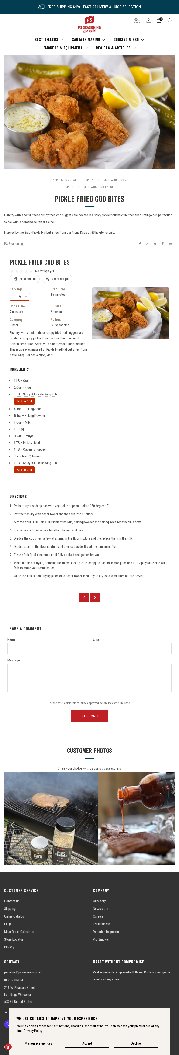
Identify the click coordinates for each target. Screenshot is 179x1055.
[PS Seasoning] (89, 24)
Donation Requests (106, 932)
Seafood (76, 180)
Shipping (10, 909)
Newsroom (100, 909)
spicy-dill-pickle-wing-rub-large (89, 186)
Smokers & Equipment (63, 47)
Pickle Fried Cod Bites (40, 262)
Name (11, 639)
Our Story (99, 901)
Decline (136, 1043)
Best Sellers (46, 39)
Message (13, 660)
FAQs (7, 924)
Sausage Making (86, 39)
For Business (101, 924)
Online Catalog (14, 916)
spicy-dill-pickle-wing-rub (105, 180)
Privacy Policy (33, 1031)
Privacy (9, 947)
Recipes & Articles (113, 47)
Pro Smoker (101, 939)
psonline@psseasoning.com (23, 972)
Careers (98, 916)
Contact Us (12, 901)
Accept (87, 1043)
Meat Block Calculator (19, 932)
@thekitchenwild (102, 232)
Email (96, 639)
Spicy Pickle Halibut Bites (41, 232)
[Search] (169, 20)
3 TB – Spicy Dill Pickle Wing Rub (35, 394)
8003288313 (13, 980)
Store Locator (13, 939)
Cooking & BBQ (126, 39)
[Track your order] (137, 20)
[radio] (12, 271)
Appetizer (60, 180)
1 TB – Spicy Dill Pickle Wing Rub (35, 463)
